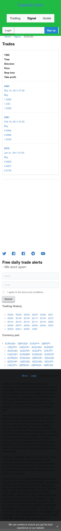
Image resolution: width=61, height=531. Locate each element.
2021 (50, 314)
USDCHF (24, 347)
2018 (26, 318)
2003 (50, 325)
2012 (26, 321)
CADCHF (12, 354)
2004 (42, 325)
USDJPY (11, 347)
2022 (42, 314)
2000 (26, 329)
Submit (8, 299)
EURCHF (49, 354)
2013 (18, 321)
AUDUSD (36, 347)
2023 (34, 314)
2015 (50, 318)
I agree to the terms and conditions (25, 292)
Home (8, 36)
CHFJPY (48, 350)
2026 (10, 314)
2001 (18, 329)
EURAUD (37, 354)
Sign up (51, 30)
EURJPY (34, 343)
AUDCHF (24, 350)
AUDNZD (48, 347)
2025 (18, 314)
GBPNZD (36, 365)
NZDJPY (49, 361)
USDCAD (24, 361)
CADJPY (11, 365)
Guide (47, 18)
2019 (18, 318)
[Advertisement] (30, 215)
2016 (42, 318)
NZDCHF (12, 361)
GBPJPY (46, 343)
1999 (34, 329)
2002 (10, 329)
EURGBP (24, 354)
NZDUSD (49, 358)
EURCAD (24, 358)
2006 (26, 325)
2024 (26, 314)
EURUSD (10, 343)
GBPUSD (22, 343)
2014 (10, 321)
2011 (34, 321)
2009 (50, 321)
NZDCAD (37, 361)
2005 (34, 325)
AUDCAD (12, 350)
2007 (18, 325)
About (25, 375)
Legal (33, 375)
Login (8, 30)
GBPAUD (23, 365)
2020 (10, 318)
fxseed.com (30, 4)
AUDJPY (36, 350)
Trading (15, 18)
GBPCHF (37, 358)
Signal (31, 18)
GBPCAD (48, 365)
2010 (42, 321)
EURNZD (12, 358)
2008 (10, 325)
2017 (34, 318)
